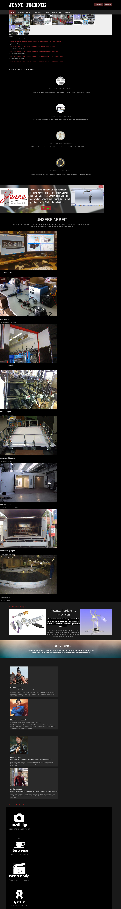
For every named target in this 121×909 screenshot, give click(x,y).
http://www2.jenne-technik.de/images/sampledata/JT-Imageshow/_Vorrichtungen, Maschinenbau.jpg (35, 41)
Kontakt (45, 208)
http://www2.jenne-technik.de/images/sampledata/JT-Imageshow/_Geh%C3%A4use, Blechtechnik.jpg (36, 56)
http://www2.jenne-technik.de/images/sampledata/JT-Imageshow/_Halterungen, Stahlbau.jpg (34, 51)
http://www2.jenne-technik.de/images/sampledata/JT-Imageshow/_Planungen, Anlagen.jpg (33, 46)
